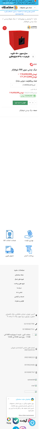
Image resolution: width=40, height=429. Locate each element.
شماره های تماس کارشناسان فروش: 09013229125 (23, 348)
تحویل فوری (10, 256)
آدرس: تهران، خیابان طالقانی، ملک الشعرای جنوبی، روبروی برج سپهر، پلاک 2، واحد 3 (20, 315)
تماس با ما (19, 292)
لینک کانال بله (8, 3)
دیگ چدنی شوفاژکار (30, 21)
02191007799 (29, 324)
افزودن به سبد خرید (20, 103)
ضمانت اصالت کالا (9, 240)
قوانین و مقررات (19, 301)
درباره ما (19, 288)
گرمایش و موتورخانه (25, 19)
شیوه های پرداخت (19, 284)
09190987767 (30, 372)
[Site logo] (10, 7)
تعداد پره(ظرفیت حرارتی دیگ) (26, 81)
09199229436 (30, 365)
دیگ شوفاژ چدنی (10, 19)
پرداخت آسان (28, 256)
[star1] (34, 386)
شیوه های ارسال (19, 279)
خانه (35, 19)
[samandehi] (32, 380)
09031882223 (30, 357)
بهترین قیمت (29, 240)
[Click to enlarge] (33, 56)
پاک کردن (33, 89)
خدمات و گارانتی (19, 297)
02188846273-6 (28, 329)
